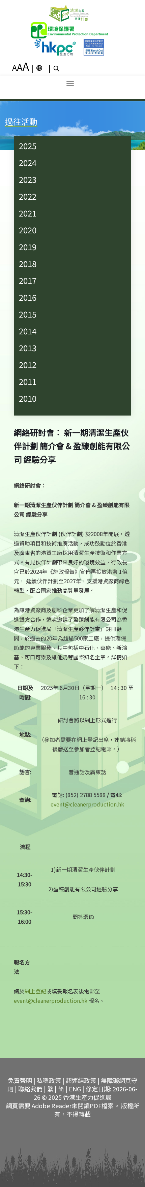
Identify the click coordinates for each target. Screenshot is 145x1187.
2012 (27, 364)
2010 (27, 398)
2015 (27, 314)
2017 (27, 280)
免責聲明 (20, 1080)
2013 (27, 348)
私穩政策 (49, 1080)
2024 (27, 162)
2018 (27, 263)
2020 (27, 230)
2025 (27, 146)
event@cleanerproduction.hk (87, 804)
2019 (27, 247)
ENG (75, 1088)
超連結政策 (81, 1080)
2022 (27, 196)
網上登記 (35, 991)
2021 (27, 213)
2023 (27, 179)
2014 (27, 331)
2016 (27, 297)
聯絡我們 (30, 1088)
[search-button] (57, 68)
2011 (27, 381)
